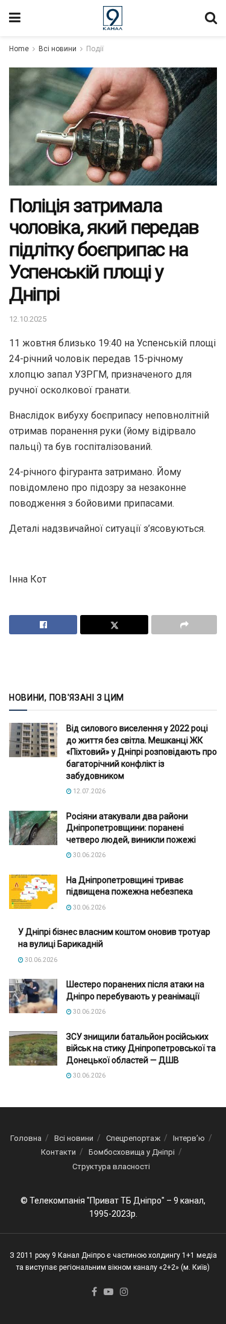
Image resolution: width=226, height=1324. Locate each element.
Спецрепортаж (133, 1138)
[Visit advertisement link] (113, 662)
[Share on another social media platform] (184, 624)
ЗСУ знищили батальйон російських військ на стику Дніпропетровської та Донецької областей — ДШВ (141, 1048)
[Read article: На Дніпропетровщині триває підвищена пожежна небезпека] (33, 892)
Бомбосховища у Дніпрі (132, 1152)
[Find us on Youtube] (108, 1292)
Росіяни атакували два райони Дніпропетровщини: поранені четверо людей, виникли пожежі (131, 828)
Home (19, 49)
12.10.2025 (27, 318)
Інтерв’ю (189, 1138)
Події (95, 49)
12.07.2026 (88, 791)
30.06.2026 (88, 855)
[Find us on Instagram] (124, 1292)
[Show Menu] (14, 18)
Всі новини (58, 49)
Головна (26, 1138)
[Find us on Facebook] (94, 1292)
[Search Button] (211, 18)
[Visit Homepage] (113, 18)
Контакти (58, 1152)
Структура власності (111, 1166)
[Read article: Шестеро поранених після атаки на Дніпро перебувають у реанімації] (33, 996)
